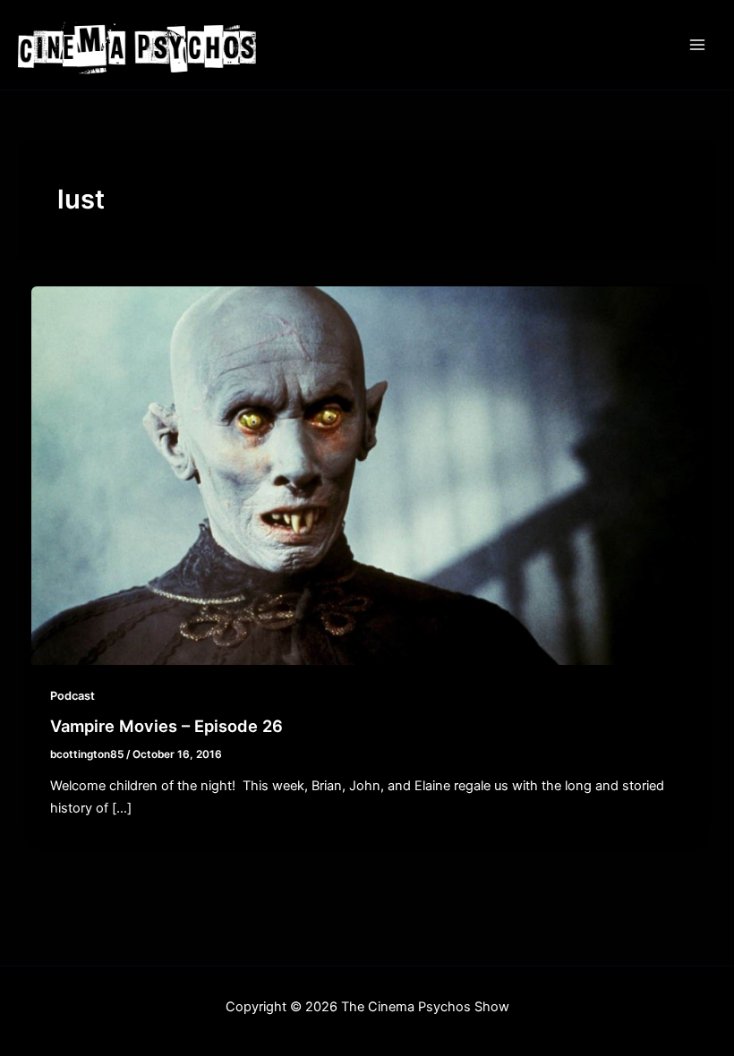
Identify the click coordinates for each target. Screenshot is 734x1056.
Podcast (72, 696)
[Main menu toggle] (697, 45)
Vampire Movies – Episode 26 (166, 726)
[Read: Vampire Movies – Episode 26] (367, 475)
